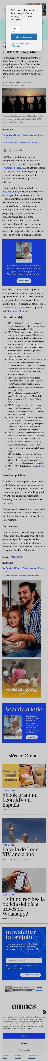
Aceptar (24, 1035)
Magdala (20, 167)
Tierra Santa (16, 557)
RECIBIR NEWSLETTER (30, 975)
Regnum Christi (10, 191)
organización (8, 167)
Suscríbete (24, 281)
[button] (44, 1012)
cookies (19, 968)
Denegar (24, 1042)
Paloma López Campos (11, 82)
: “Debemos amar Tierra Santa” (25, 136)
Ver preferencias (24, 1050)
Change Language (24, 36)
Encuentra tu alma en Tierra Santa (22, 142)
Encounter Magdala (17, 310)
